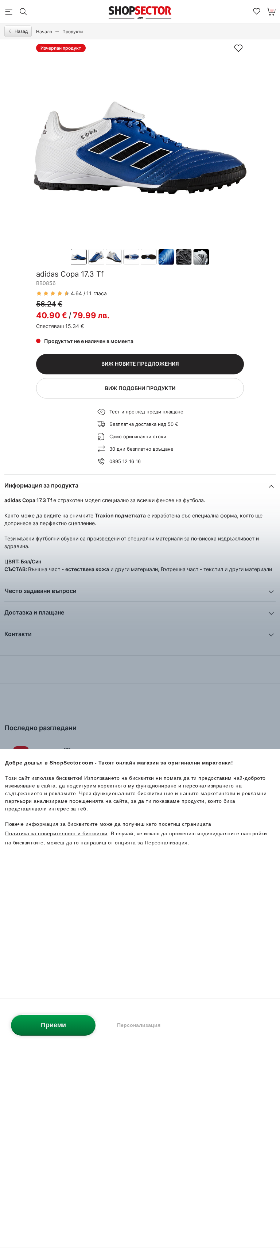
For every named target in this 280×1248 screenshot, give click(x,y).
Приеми (53, 1025)
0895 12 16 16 (125, 461)
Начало (44, 31)
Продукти (72, 31)
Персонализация (138, 1025)
